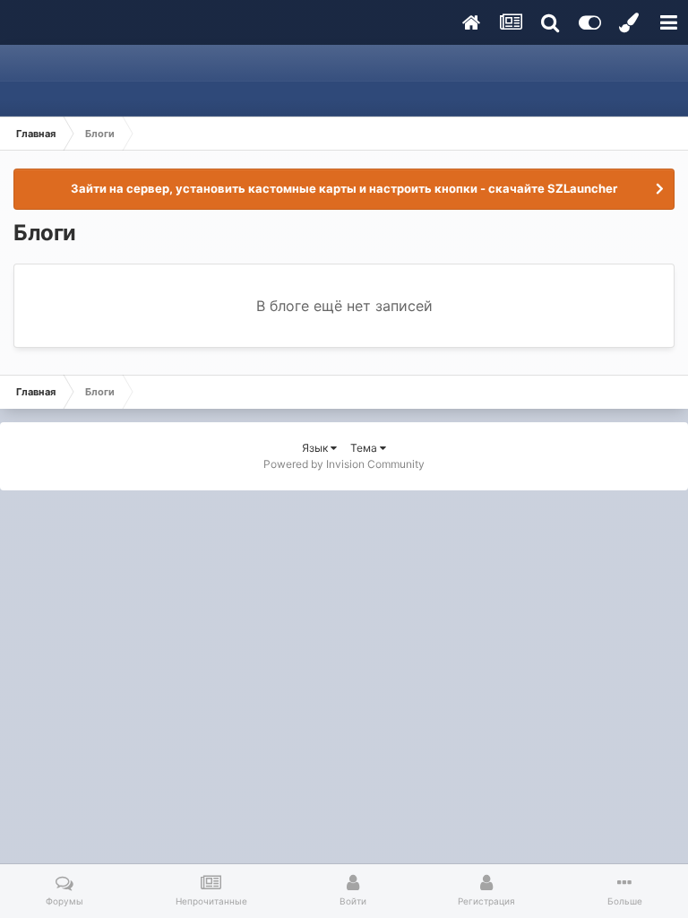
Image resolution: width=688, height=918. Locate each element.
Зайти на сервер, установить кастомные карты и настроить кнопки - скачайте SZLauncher (344, 188)
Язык (316, 448)
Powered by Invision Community (344, 464)
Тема (365, 448)
